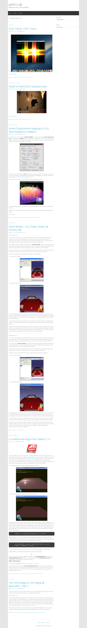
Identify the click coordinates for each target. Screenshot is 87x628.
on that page (16, 349)
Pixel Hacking (11, 82)
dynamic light (26, 573)
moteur (41, 612)
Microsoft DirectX (36, 612)
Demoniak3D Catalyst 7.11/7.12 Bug (30, 563)
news (16, 137)
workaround (40, 573)
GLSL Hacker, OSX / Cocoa (22, 28)
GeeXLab (23, 119)
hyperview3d (18, 430)
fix (29, 573)
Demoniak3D (33, 458)
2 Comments (23, 89)
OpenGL (19, 77)
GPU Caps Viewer (42, 140)
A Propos (20, 13)
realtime (28, 77)
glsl (11, 77)
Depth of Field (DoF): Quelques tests (28, 86)
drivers (21, 573)
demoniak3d (17, 573)
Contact (15, 13)
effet (21, 119)
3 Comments (23, 232)
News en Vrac (11, 579)
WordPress (48, 625)
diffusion (17, 119)
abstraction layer (14, 612)
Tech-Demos (36, 573)
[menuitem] (10, 13)
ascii (12, 430)
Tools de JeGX (11, 25)
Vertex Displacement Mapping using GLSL (24, 177)
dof (19, 119)
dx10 (23, 573)
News (10, 13)
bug (11, 217)
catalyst (14, 573)
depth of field (13, 119)
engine (26, 612)
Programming (25, 77)
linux (17, 77)
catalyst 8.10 (15, 217)
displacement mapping (20, 217)
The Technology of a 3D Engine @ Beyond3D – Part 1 (26, 584)
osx (21, 77)
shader (32, 573)
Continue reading (13, 74)
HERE (17, 595)
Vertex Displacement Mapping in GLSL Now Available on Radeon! (29, 130)
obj (21, 430)
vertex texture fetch (37, 217)
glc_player (14, 430)
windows (31, 77)
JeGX (19, 31)
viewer (23, 430)
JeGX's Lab (15, 4)
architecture (19, 612)
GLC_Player (11, 237)
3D (10, 77)
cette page (22, 250)
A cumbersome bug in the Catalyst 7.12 (29, 439)
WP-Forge (43, 625)
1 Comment (23, 134)
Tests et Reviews (12, 222)
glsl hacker (14, 77)
